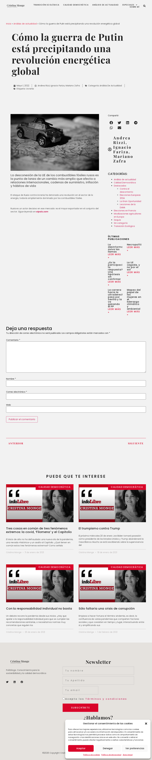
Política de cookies (91, 754)
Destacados (120, 185)
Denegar (108, 748)
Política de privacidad (111, 754)
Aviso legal (128, 754)
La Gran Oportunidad (130, 201)
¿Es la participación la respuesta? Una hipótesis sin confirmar (117, 271)
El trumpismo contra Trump (99, 528)
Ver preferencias (134, 748)
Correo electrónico (16, 392)
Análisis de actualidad (105, 5)
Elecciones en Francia (125, 210)
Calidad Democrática (76, 5)
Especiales (128, 5)
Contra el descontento (126, 190)
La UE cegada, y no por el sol (133, 266)
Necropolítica (136, 244)
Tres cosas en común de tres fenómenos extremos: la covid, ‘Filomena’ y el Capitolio (39, 530)
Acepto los (96, 699)
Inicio (8, 23)
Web (8, 405)
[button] (146, 723)
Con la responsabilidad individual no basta (39, 608)
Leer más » (114, 256)
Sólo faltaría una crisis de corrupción (107, 608)
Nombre (11, 379)
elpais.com (42, 211)
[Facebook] (22, 682)
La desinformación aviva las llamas (118, 248)
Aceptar (81, 748)
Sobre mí (134, 7)
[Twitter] (7, 682)
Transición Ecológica (124, 226)
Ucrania (30, 88)
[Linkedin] (14, 682)
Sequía (117, 219)
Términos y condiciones (106, 699)
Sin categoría (121, 223)
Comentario (13, 340)
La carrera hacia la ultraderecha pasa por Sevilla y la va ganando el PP (116, 298)
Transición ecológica (46, 5)
